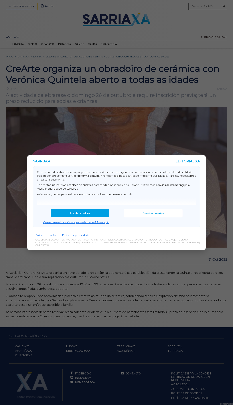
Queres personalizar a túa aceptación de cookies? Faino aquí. (76, 222)
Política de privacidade (76, 235)
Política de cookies (46, 235)
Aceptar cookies (80, 213)
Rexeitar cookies (153, 213)
